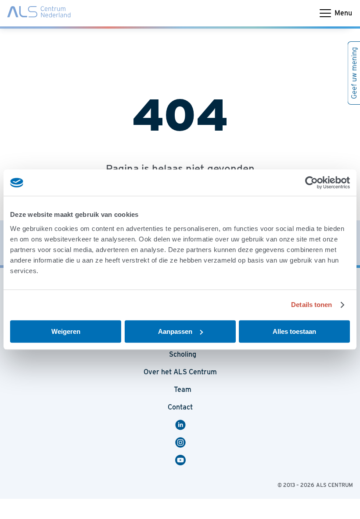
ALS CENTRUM (334, 485)
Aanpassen (175, 331)
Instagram (181, 442)
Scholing (182, 354)
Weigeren (65, 331)
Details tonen (311, 304)
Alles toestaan (294, 331)
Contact (180, 407)
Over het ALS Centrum (180, 372)
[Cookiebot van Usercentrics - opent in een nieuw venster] (311, 182)
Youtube (184, 460)
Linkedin (184, 425)
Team (182, 389)
